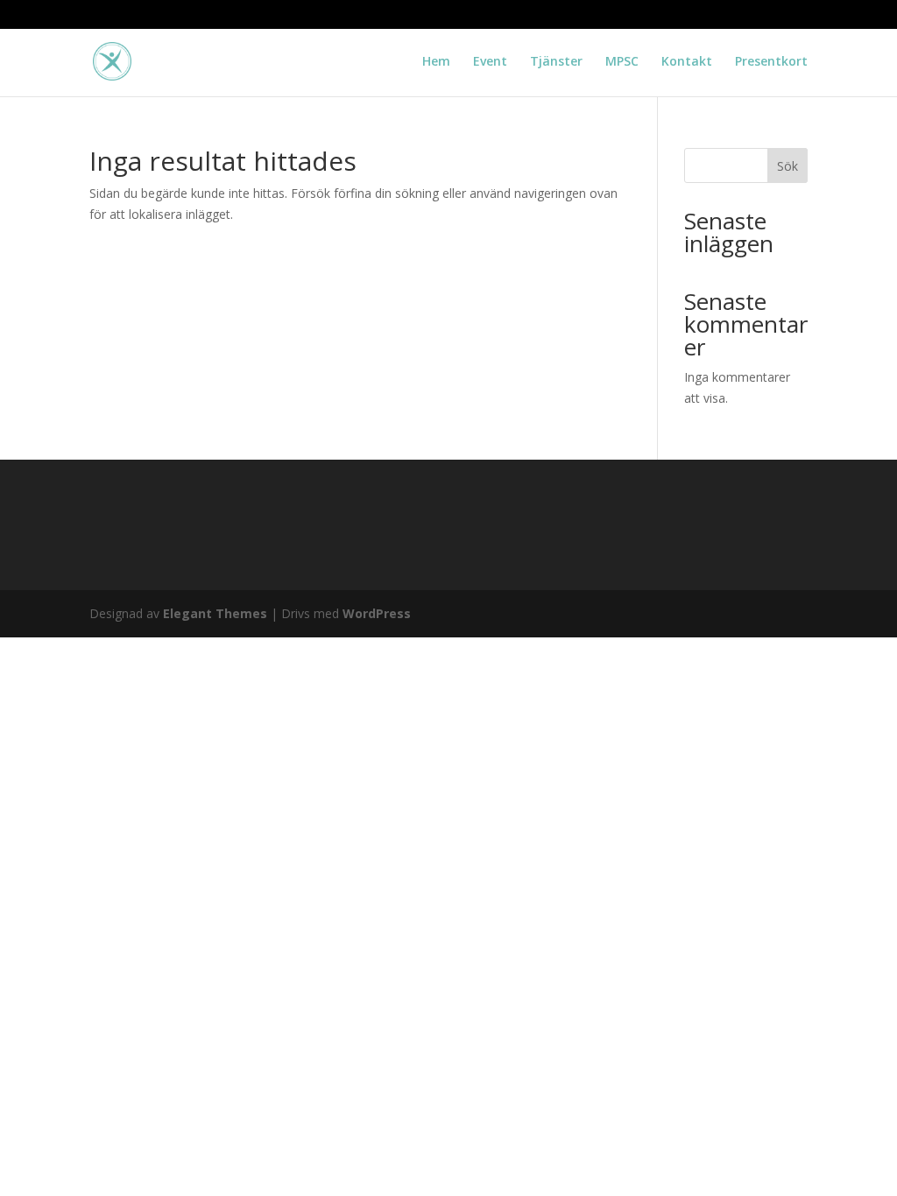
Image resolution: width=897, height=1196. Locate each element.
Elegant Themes (215, 613)
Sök (787, 166)
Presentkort (771, 62)
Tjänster (556, 62)
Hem (436, 62)
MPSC (622, 62)
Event (490, 62)
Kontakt (686, 62)
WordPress (377, 613)
